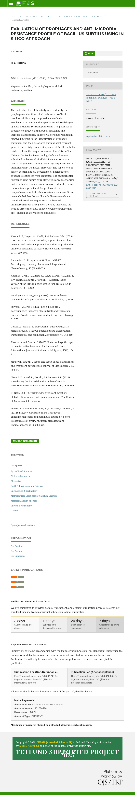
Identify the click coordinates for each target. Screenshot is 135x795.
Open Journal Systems (23, 525)
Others (14, 510)
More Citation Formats (97, 194)
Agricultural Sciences (98, 136)
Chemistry (16, 481)
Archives (25, 16)
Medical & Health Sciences (24, 500)
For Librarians (18, 555)
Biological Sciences (20, 476)
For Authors (17, 550)
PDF (90, 53)
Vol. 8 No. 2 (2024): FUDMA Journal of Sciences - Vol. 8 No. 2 (68, 16)
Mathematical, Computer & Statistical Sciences (34, 495)
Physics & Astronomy (21, 505)
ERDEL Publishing (29, 745)
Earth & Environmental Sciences (27, 485)
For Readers (17, 546)
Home (14, 16)
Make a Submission (25, 441)
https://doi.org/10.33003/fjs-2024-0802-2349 (42, 78)
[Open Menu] (11, 3)
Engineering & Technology (24, 490)
